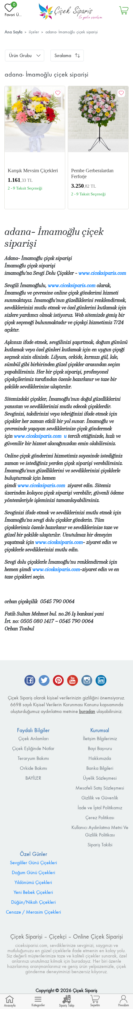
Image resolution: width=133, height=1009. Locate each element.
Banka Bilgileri (99, 768)
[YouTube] (72, 681)
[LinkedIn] (101, 681)
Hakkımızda (99, 758)
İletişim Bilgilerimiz (100, 738)
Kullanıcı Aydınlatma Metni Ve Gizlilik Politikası (99, 831)
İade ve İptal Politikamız (100, 808)
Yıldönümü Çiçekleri (33, 882)
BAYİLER (33, 778)
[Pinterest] (58, 681)
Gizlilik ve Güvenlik (99, 798)
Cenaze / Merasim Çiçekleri (33, 912)
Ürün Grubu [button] (20, 55)
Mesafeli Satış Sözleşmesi (99, 788)
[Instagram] (86, 681)
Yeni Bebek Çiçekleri (33, 892)
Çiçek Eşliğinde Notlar (33, 748)
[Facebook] (29, 681)
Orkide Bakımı (33, 768)
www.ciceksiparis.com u (40, 436)
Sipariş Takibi (100, 845)
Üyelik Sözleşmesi (100, 778)
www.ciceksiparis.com (102, 273)
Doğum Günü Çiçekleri (33, 872)
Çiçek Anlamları (33, 738)
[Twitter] (44, 681)
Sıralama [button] (62, 55)
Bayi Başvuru (100, 748)
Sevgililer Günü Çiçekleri (33, 862)
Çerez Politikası (99, 817)
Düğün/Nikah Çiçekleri (33, 902)
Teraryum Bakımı (33, 758)
